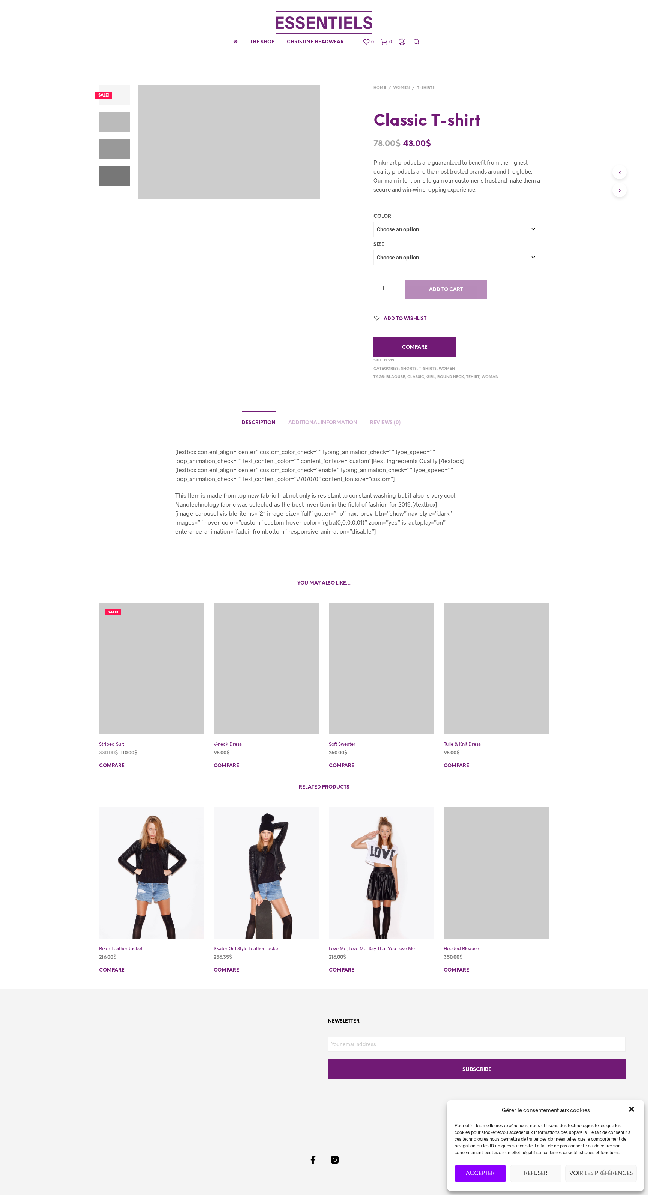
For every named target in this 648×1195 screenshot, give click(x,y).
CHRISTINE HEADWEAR (315, 42)
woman (490, 377)
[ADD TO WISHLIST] (158, 724)
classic (415, 377)
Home (380, 88)
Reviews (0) (385, 422)
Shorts (409, 369)
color (382, 216)
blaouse (395, 377)
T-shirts (426, 88)
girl (430, 377)
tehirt (472, 377)
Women (401, 88)
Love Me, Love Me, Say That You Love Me (372, 948)
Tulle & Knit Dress (462, 744)
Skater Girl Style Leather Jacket (247, 948)
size (379, 244)
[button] (632, 1109)
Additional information (322, 422)
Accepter (480, 1174)
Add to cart (446, 289)
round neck (450, 377)
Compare (415, 347)
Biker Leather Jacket (120, 948)
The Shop (262, 42)
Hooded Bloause (461, 948)
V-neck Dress (228, 744)
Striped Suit (111, 744)
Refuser (536, 1174)
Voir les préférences (601, 1174)
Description (259, 422)
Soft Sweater (342, 744)
